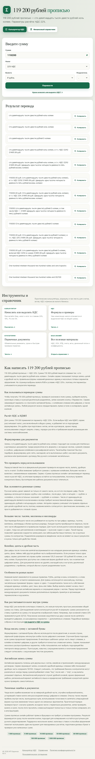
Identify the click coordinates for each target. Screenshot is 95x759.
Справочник (43, 750)
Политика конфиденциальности (62, 750)
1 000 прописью (14, 734)
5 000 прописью (30, 734)
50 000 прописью (63, 734)
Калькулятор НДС (16, 29)
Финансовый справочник (44, 29)
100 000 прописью (38, 738)
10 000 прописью (46, 734)
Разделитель (82, 73)
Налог (7, 61)
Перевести (47, 85)
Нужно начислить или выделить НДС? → (47, 92)
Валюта (8, 73)
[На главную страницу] (7, 10)
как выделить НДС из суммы (36, 622)
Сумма (8, 50)
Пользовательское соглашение (34, 754)
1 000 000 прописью (56, 738)
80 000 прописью (79, 734)
